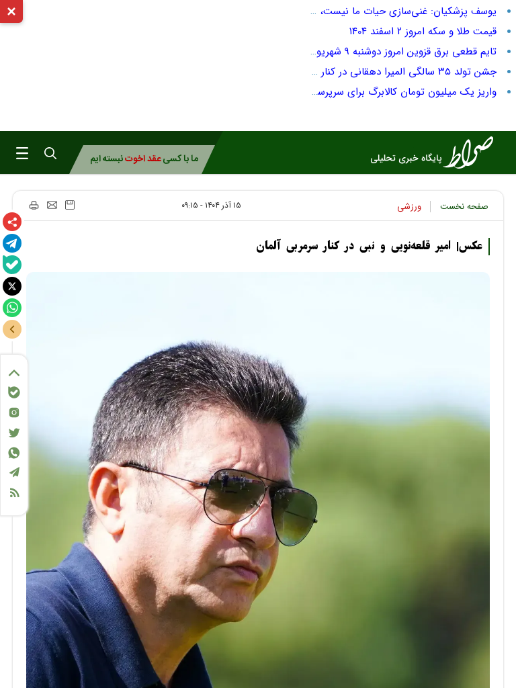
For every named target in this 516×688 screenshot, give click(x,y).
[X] (12, 286)
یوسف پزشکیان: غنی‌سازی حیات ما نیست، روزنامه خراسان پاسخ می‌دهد (346, 11)
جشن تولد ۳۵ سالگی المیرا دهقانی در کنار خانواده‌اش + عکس (367, 72)
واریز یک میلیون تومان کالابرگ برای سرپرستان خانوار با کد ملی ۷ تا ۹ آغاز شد (335, 92)
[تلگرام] (12, 243)
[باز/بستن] (12, 329)
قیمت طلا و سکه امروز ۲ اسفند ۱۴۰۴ (423, 32)
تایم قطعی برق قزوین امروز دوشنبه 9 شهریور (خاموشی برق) (373, 52)
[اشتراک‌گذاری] (12, 221)
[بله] (12, 264)
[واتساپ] (12, 307)
